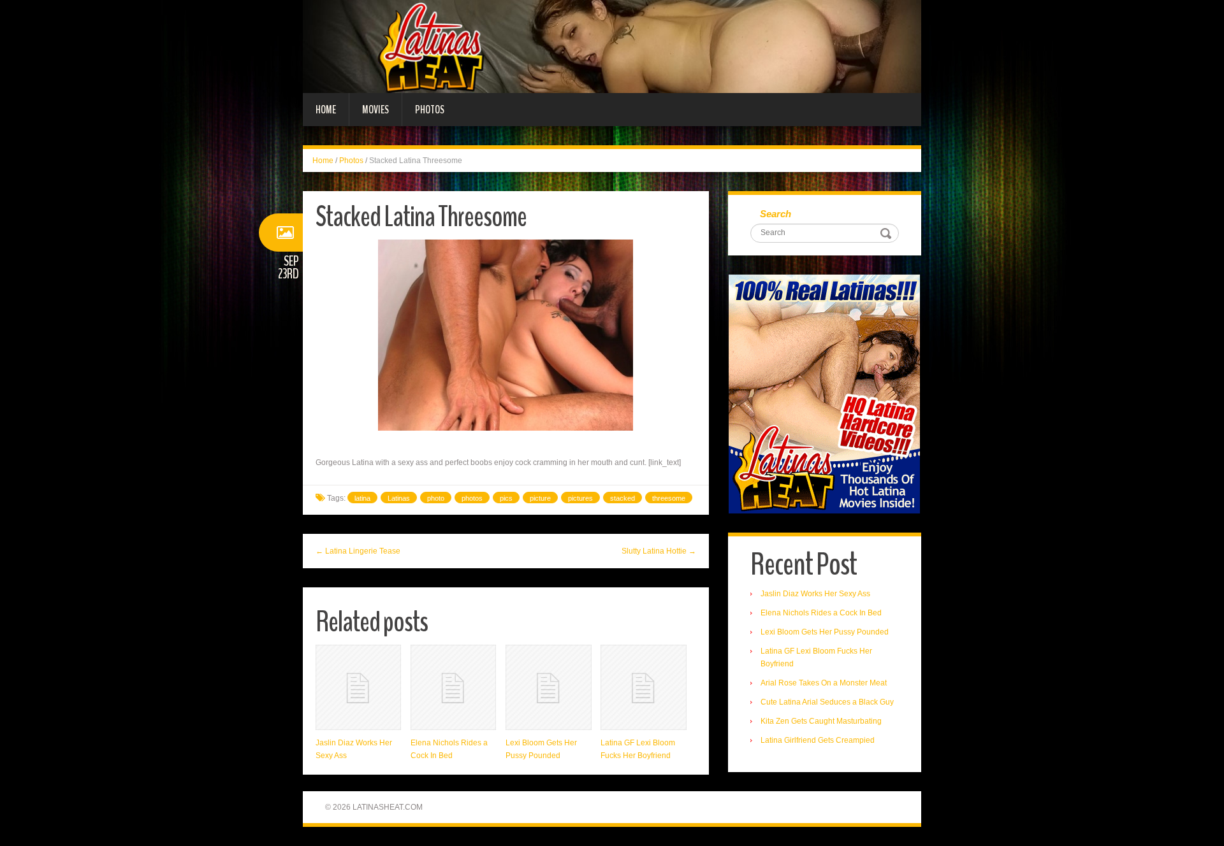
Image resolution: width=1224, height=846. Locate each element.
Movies (375, 109)
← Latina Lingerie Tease (358, 551)
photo (435, 498)
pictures (580, 498)
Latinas (399, 498)
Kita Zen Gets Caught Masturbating (821, 721)
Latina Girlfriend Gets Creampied (818, 740)
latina (362, 498)
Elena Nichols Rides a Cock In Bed (821, 612)
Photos (429, 109)
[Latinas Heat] (612, 45)
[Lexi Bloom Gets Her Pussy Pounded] (548, 687)
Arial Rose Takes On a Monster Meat (824, 682)
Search (775, 213)
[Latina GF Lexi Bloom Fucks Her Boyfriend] (643, 687)
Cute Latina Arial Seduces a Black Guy (827, 702)
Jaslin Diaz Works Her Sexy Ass (815, 593)
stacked (622, 498)
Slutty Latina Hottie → (659, 551)
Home (326, 109)
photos (472, 498)
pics (506, 498)
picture (540, 498)
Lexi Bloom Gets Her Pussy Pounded (825, 631)
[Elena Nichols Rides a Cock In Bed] (453, 687)
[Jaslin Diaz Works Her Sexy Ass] (358, 687)
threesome (668, 498)
